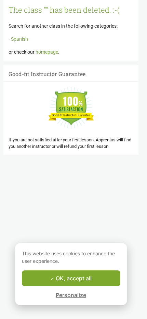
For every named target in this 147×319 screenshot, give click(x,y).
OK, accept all (73, 278)
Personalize (71, 295)
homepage (47, 52)
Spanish (19, 39)
